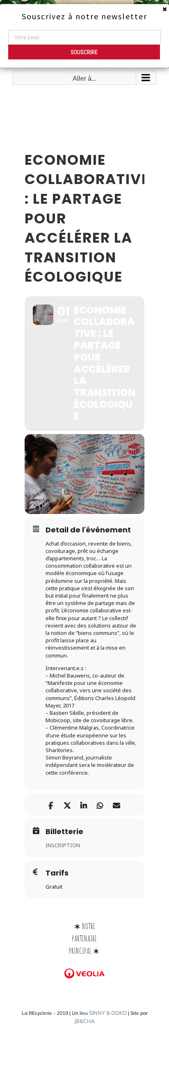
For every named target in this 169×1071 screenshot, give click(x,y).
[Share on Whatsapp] (100, 804)
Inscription (63, 845)
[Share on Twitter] (67, 804)
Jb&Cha (84, 1021)
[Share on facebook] (50, 804)
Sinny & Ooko (108, 1013)
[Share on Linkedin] (83, 804)
